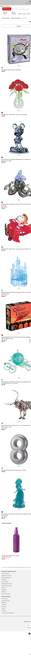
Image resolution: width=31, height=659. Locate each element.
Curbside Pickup (6, 600)
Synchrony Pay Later (6, 585)
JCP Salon (4, 604)
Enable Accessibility (5, 6)
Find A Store (5, 598)
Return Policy (5, 581)
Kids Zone (4, 610)
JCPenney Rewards (6, 577)
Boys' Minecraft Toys (13, 567)
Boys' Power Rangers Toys (23, 567)
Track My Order (5, 573)
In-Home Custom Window (8, 612)
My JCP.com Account (6, 575)
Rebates (4, 591)
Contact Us (4, 579)
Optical (3, 608)
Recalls (3, 587)
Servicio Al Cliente (6, 593)
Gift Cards (4, 589)
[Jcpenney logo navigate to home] (6, 8)
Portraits (4, 606)
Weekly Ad (4, 602)
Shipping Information (7, 583)
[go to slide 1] (18, 65)
